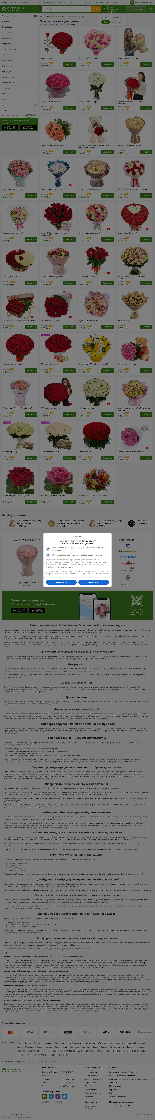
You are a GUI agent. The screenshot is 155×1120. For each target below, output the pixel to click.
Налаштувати (61, 582)
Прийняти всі (93, 582)
